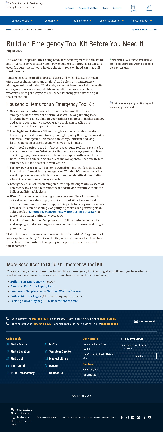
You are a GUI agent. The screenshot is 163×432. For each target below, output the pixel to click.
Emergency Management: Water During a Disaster (62, 211)
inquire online (108, 319)
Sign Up (139, 356)
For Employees (90, 369)
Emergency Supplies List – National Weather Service (45, 291)
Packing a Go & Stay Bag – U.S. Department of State (44, 301)
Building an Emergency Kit (28, 281)
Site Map (82, 417)
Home (8, 29)
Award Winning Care (81, 395)
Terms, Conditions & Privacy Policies (101, 417)
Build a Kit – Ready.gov (25, 296)
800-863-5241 (40, 319)
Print (154, 29)
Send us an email (147, 321)
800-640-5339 (42, 324)
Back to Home (141, 29)
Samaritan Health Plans (94, 344)
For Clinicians (89, 374)
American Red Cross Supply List (31, 286)
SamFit (86, 349)
